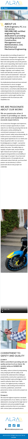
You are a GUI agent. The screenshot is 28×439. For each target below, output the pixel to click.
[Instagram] (18, 425)
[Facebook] (14, 425)
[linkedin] (9, 425)
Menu (6, 8)
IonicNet (13, 437)
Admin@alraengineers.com (15, 429)
